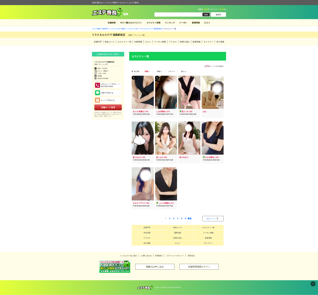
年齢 (159, 71)
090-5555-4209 (110, 85)
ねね (204, 111)
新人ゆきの (183, 157)
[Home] (145, 286)
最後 (190, 218)
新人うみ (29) (187, 111)
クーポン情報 (160, 41)
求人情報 (220, 41)
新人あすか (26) (139, 157)
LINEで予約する (107, 92)
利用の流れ (185, 41)
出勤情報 (138, 41)
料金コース (110, 41)
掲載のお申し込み (155, 266)
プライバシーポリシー (175, 255)
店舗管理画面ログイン (199, 266)
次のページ (211, 218)
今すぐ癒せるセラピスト (131, 22)
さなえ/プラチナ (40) (141, 203)
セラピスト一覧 (124, 41)
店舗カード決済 (108, 107)
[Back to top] (313, 283)
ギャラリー (208, 41)
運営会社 (191, 255)
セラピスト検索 (153, 22)
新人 (183, 71)
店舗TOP (98, 41)
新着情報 (196, 22)
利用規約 (158, 255)
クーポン (183, 22)
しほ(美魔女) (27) (163, 111)
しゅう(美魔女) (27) (166, 203)
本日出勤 (146, 232)
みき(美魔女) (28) (212, 157)
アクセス (173, 41)
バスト (171, 71)
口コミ (207, 22)
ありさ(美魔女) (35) (140, 111)
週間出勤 (177, 232)
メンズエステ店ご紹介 (128, 255)
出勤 (147, 71)
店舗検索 (112, 22)
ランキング (170, 22)
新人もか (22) (161, 157)
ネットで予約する (108, 100)
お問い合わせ (146, 255)
